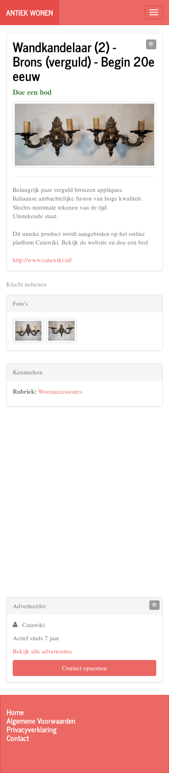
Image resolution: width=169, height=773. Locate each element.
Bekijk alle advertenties (42, 651)
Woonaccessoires (60, 391)
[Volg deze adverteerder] (154, 605)
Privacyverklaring (32, 729)
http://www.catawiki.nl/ (42, 260)
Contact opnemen (84, 668)
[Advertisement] (84, 503)
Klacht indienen (26, 284)
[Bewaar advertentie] (151, 44)
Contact (18, 738)
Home (15, 712)
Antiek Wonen (29, 12)
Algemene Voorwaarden (41, 720)
